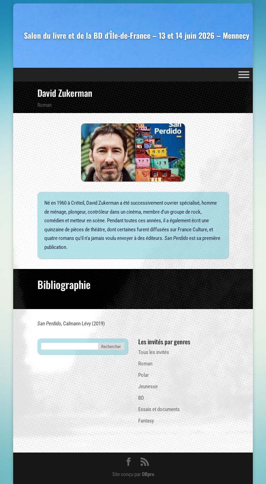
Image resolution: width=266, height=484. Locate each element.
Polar (143, 375)
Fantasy (146, 421)
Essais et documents (159, 409)
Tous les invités (153, 352)
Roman (44, 105)
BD (141, 398)
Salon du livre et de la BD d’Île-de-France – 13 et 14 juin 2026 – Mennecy (136, 35)
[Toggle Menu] (243, 74)
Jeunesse (148, 386)
